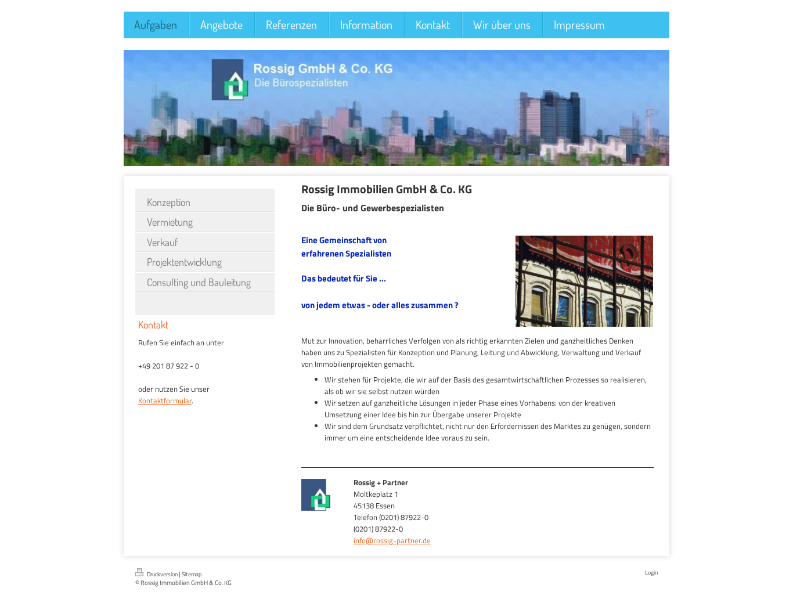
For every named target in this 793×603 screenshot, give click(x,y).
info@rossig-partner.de (392, 540)
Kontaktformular (165, 400)
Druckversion (162, 574)
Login (651, 572)
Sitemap (191, 574)
